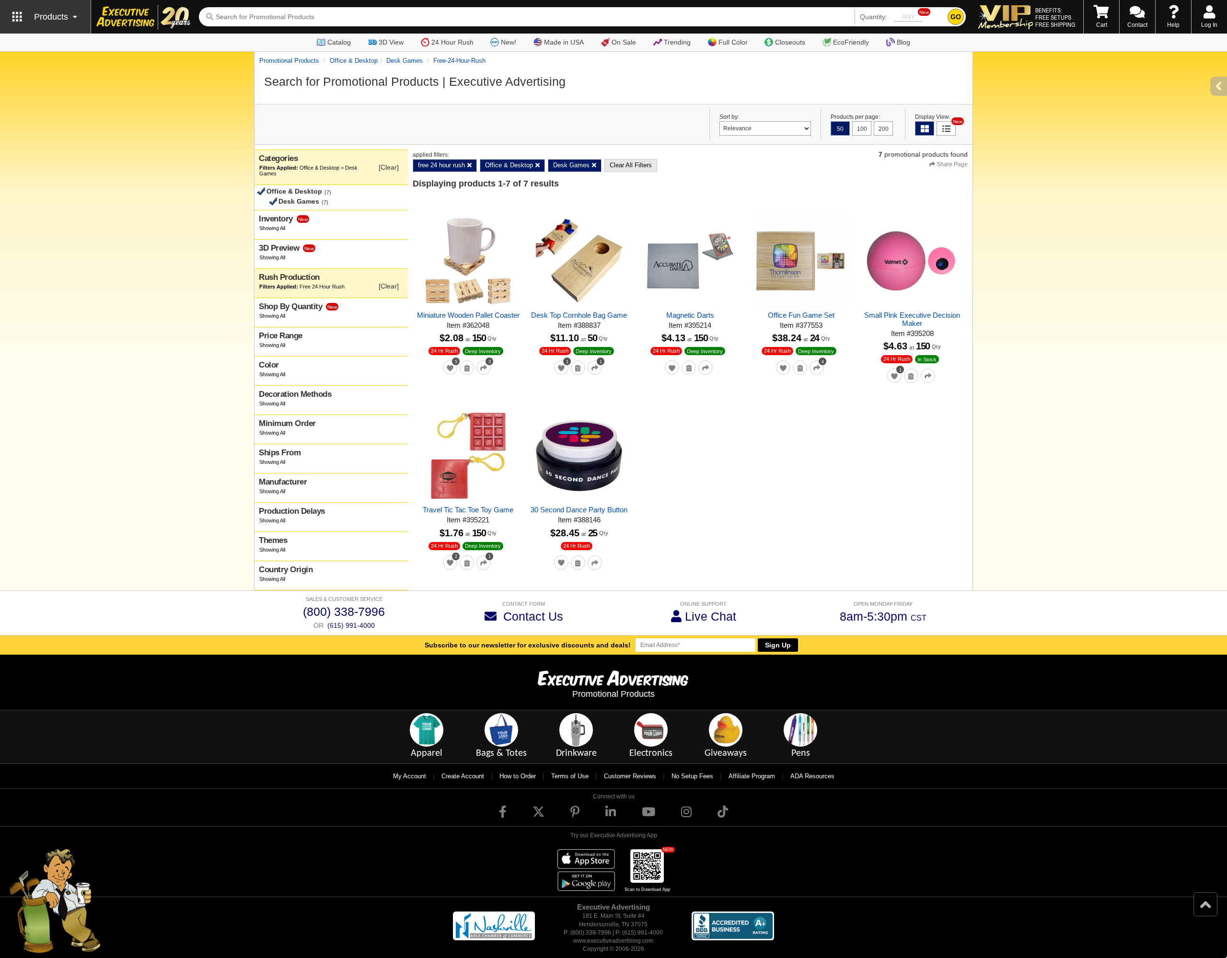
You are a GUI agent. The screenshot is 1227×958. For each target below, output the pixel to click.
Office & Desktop (354, 60)
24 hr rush (444, 351)
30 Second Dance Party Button (579, 510)
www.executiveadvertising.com (613, 940)
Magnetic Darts (690, 315)
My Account (409, 776)
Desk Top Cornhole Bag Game (579, 315)
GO (955, 17)
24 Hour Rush (452, 42)
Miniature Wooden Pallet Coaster (468, 315)
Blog (903, 42)
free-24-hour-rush (459, 60)
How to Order (517, 776)
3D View (391, 42)
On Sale (624, 42)
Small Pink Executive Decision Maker (912, 319)
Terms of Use (570, 776)
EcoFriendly (851, 42)
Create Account (462, 776)
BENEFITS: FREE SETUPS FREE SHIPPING (1055, 17)
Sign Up (778, 645)
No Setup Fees (692, 776)
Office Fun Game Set (801, 315)
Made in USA (564, 42)
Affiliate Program (752, 776)
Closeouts (790, 42)
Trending (677, 42)
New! (508, 42)
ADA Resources (812, 776)
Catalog (339, 42)
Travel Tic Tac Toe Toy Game (468, 510)
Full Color (733, 42)
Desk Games (404, 60)
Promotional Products (289, 60)
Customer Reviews (630, 776)
